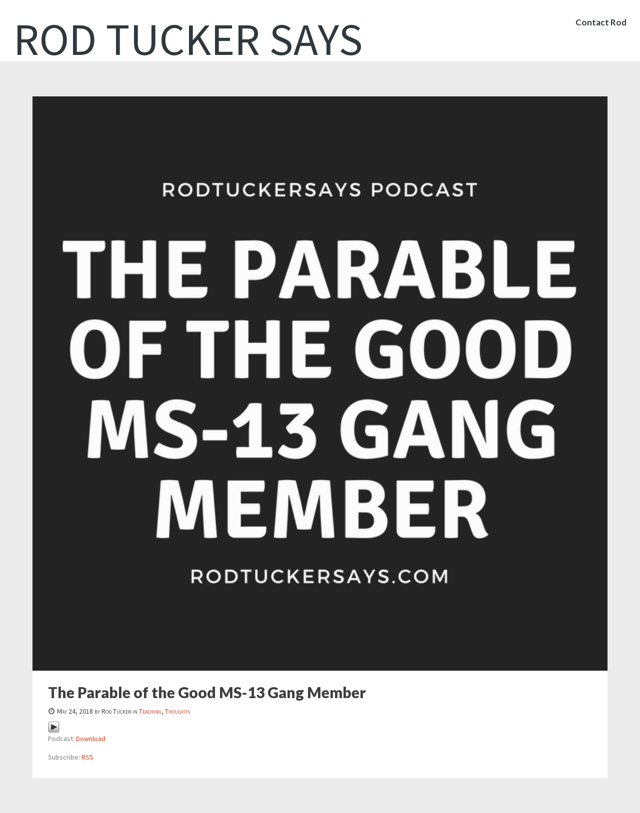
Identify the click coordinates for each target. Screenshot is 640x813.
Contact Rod (601, 22)
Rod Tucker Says (188, 38)
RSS (88, 757)
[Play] (54, 726)
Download (91, 738)
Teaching (150, 711)
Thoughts (177, 711)
